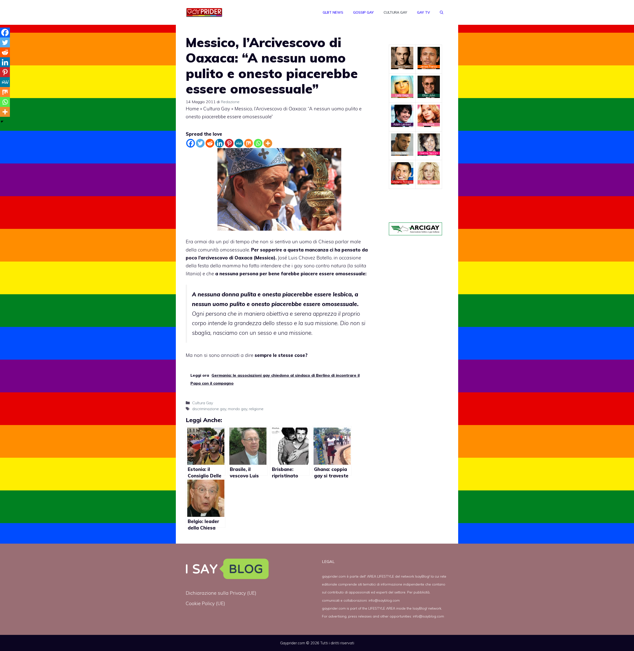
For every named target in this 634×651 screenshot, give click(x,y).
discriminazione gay (209, 408)
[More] (268, 143)
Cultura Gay (395, 12)
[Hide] (2, 122)
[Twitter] (200, 143)
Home (192, 109)
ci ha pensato (345, 250)
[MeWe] (239, 143)
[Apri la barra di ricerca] (441, 12)
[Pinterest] (229, 143)
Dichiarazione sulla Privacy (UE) (221, 593)
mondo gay (237, 408)
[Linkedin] (219, 143)
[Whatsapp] (258, 143)
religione (256, 408)
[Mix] (248, 143)
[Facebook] (190, 143)
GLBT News (333, 12)
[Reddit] (210, 143)
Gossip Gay (363, 12)
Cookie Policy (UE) (205, 603)
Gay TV (423, 12)
